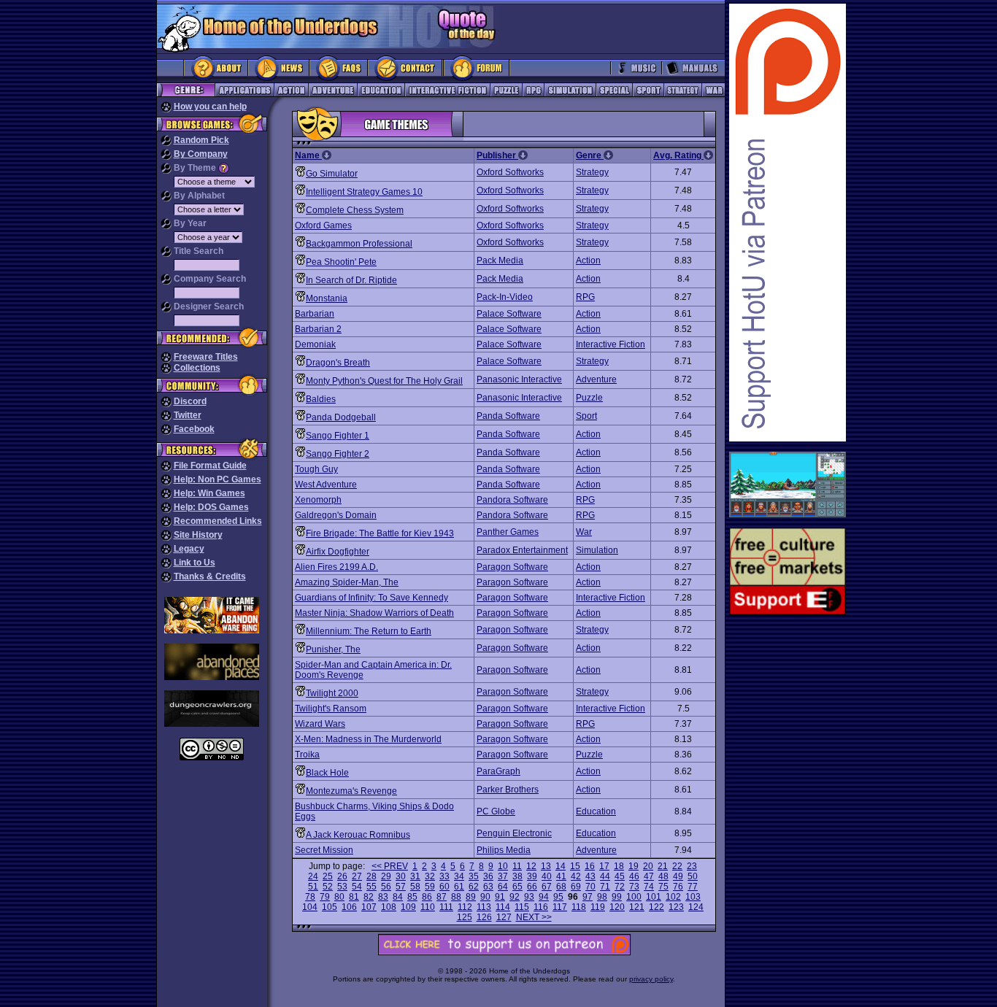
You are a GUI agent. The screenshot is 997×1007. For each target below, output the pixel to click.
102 (673, 897)
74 (649, 886)
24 (313, 876)
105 (329, 907)
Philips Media (504, 850)
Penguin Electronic (514, 833)
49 (678, 876)
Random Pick (201, 140)
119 (597, 907)
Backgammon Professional (359, 244)
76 (678, 886)
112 (465, 907)
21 (663, 866)
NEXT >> (534, 917)
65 (517, 886)
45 (620, 876)
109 (408, 907)
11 (517, 866)
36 (488, 876)
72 (620, 886)
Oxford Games (323, 225)
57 (401, 886)
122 (656, 907)
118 (578, 907)
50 (693, 876)
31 (415, 876)
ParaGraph (498, 771)
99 (617, 897)
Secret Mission (324, 850)
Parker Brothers (508, 789)
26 (342, 876)
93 (529, 897)
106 (349, 907)
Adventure (596, 379)
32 (430, 876)
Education (596, 811)
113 (484, 907)
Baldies (321, 399)
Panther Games (508, 532)
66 (532, 886)
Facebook (194, 429)
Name (308, 155)
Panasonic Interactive (519, 379)
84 (398, 897)
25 (328, 876)
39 (532, 876)
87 (441, 897)
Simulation (597, 550)
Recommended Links (218, 521)
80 (339, 897)
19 (633, 866)
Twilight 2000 (332, 693)
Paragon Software (512, 567)
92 (514, 897)
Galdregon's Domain (336, 515)
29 (386, 876)
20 (648, 866)
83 (383, 897)
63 (488, 886)
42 (576, 876)
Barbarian (314, 314)
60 (444, 886)
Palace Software (509, 314)
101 (653, 897)
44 (605, 876)
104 (309, 907)
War (584, 532)
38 (517, 876)
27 (357, 876)
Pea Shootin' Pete (341, 262)
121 (636, 907)
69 (576, 886)
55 (371, 886)
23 (692, 866)
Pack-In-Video (505, 297)
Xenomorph (318, 500)
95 (558, 897)
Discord (190, 401)
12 (531, 866)
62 (474, 886)
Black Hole (327, 773)
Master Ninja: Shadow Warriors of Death (374, 613)
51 (313, 886)
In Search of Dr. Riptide (351, 280)
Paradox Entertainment (522, 550)
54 (357, 886)
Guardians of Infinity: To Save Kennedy (371, 598)
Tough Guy (316, 469)
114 (503, 907)
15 (575, 866)
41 (561, 876)
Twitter (187, 415)
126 (484, 917)
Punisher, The (333, 649)
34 (459, 876)
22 (677, 866)
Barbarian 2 (318, 329)
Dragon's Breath (338, 363)
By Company (201, 154)
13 (546, 866)
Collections (197, 368)
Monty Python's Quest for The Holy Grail (384, 381)
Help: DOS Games (211, 507)
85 (412, 897)
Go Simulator (332, 174)
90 (485, 897)
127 (504, 917)
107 (369, 907)
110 (427, 907)
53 (342, 886)
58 (415, 886)
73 (634, 886)
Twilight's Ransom (330, 708)
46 (634, 876)
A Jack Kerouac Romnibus (358, 835)
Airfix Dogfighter (337, 552)
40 (547, 876)
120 (617, 907)
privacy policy (651, 979)
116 (541, 907)
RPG (585, 297)
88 (456, 897)
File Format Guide (210, 465)
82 (368, 897)
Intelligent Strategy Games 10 (364, 192)
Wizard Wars (320, 724)
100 (634, 897)
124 (696, 907)
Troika (307, 754)
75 (663, 886)
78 (310, 897)
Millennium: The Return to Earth (368, 631)
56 (386, 886)
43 (590, 876)
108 (388, 907)
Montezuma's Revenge (351, 791)
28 (371, 876)
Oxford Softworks (510, 172)
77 (693, 886)
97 (587, 897)
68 (561, 886)
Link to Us (194, 562)
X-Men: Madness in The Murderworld (368, 739)
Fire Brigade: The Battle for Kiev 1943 (380, 533)
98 (602, 897)
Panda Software (508, 416)
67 (547, 886)
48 (663, 876)
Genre (590, 155)
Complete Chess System (355, 210)
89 (471, 897)
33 (444, 876)
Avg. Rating (678, 155)
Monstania (326, 298)
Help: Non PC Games (217, 479)
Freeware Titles (206, 357)
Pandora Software (512, 500)
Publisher (497, 155)
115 (522, 907)
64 (503, 886)
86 (427, 897)
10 (503, 866)
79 (325, 897)
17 (604, 866)
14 (560, 866)
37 (503, 876)
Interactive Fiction (610, 344)
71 (605, 886)
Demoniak (315, 344)
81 (354, 897)
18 (619, 866)
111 (446, 907)
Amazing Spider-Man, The (347, 582)
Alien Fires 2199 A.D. (336, 567)
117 (560, 907)
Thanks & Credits (210, 576)
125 (464, 917)
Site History (198, 535)
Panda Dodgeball (341, 417)
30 (401, 876)
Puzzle (589, 398)
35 (474, 876)
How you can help (210, 106)
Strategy (592, 172)
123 (676, 907)
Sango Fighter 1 (337, 436)
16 (590, 866)
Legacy (189, 549)
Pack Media (500, 260)
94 (544, 897)
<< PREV (390, 866)
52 (328, 886)
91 (500, 897)
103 (693, 897)
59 (430, 886)
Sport (586, 416)
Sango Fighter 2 (337, 454)
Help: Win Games (209, 493)
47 (649, 876)
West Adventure (326, 484)
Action (588, 260)
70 (590, 886)
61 (459, 886)
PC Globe (496, 811)
